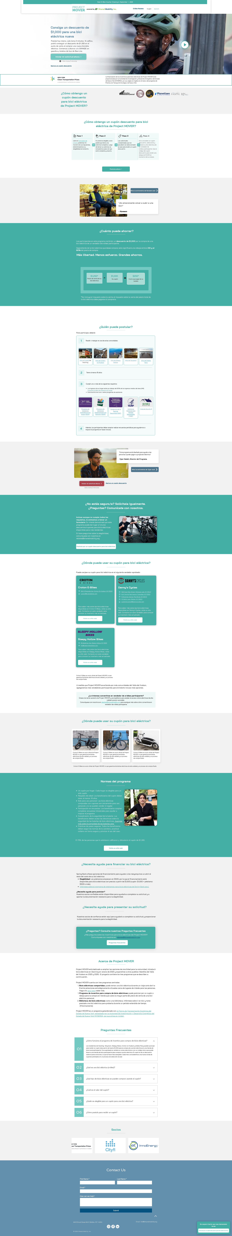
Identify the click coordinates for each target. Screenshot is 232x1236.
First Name (84, 1179)
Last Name (122, 1179)
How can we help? (87, 1196)
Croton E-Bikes (87, 587)
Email (82, 1188)
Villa (81, 360)
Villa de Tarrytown (131, 360)
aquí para (91, 990)
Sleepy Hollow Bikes (90, 639)
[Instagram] (108, 1226)
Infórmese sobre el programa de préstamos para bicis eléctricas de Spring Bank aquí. (114, 886)
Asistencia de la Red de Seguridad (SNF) (115, 411)
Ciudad (86, 360)
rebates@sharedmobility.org (88, 538)
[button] (100, 390)
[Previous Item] (75, 1145)
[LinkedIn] (117, 1226)
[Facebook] (113, 1226)
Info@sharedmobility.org (149, 1222)
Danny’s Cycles (127, 587)
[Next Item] (157, 1145)
